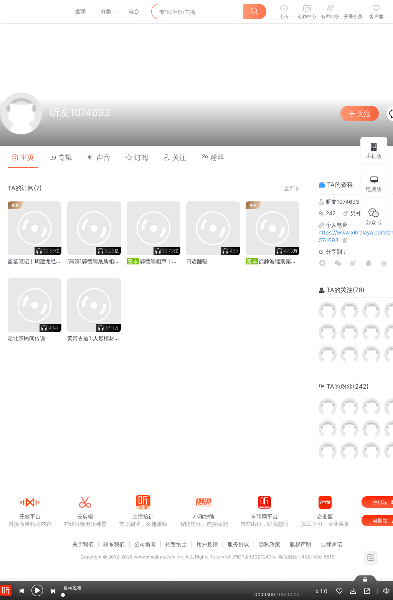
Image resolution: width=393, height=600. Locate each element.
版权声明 (300, 544)
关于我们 (83, 544)
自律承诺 (331, 544)
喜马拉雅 (29, 11)
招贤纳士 (176, 544)
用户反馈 (207, 544)
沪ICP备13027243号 (254, 557)
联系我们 (114, 544)
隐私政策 (269, 544)
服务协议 (238, 544)
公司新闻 (145, 544)
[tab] (23, 157)
